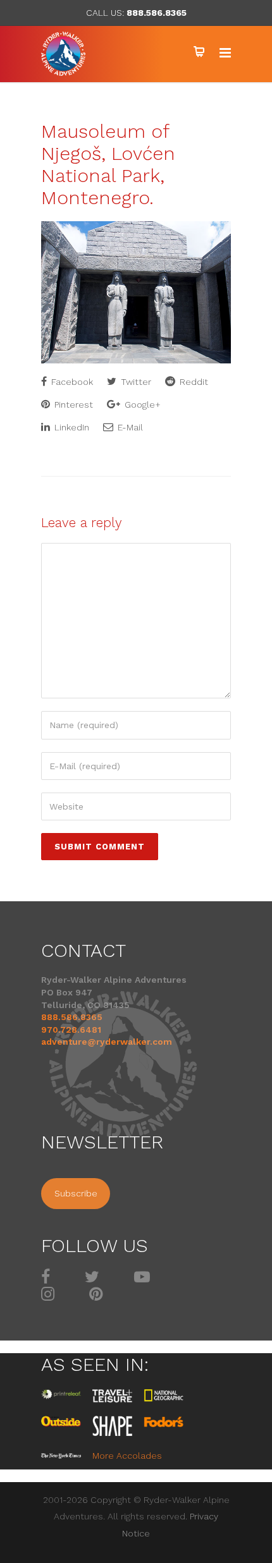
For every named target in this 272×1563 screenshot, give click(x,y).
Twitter (134, 382)
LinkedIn (70, 427)
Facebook (71, 382)
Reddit (192, 382)
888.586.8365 (157, 13)
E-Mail (129, 427)
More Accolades (127, 1455)
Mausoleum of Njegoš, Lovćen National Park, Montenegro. (108, 164)
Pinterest (72, 404)
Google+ (141, 404)
